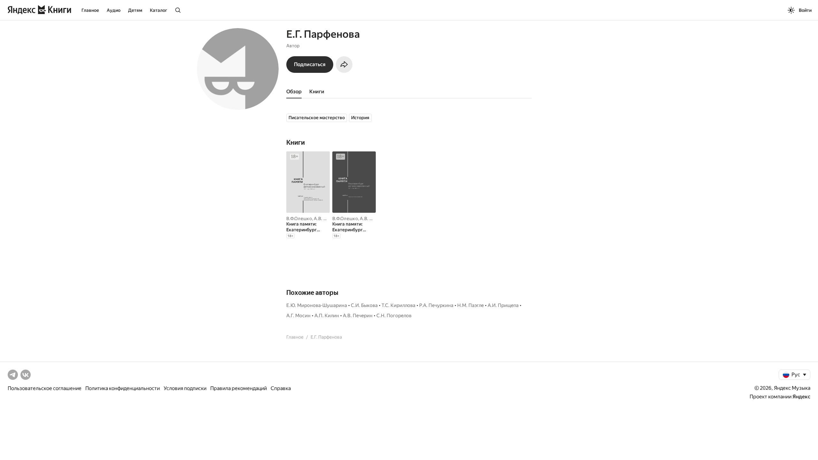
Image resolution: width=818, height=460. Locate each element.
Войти (805, 10)
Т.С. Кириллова (398, 305)
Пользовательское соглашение (44, 388)
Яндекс (801, 397)
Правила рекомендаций (238, 388)
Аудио (113, 10)
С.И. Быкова (364, 305)
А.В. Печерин (328, 218)
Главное (90, 10)
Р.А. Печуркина (436, 305)
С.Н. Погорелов (394, 315)
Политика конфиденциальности (122, 388)
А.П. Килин (326, 315)
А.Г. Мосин (298, 315)
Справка (281, 388)
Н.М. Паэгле (470, 305)
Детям (135, 10)
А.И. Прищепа (503, 305)
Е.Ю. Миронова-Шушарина (316, 305)
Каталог (158, 10)
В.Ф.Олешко (299, 218)
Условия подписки (185, 388)
